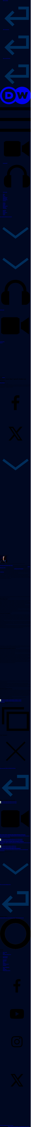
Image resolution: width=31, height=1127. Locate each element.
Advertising (5, 969)
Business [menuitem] (4, 210)
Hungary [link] (19, 917)
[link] (1, 342)
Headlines (4, 965)
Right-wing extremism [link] (7, 917)
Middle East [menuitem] (5, 198)
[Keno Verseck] (15, 700)
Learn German (5, 956)
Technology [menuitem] (5, 208)
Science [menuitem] (4, 211)
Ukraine (4, 216)
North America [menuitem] (5, 199)
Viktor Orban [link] (15, 917)
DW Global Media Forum (7, 954)
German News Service (6, 970)
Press (4, 953)
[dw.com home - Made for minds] (15, 95)
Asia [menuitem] (3, 195)
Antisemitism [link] (2, 917)
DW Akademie (5, 957)
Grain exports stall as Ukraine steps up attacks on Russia (12, 841)
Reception (4, 960)
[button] (15, 119)
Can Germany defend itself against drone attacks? (10, 848)
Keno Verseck (2, 382)
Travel (4, 968)
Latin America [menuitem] (5, 197)
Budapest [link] (22, 917)
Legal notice (14, 1126)
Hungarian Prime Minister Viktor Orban (6, 565)
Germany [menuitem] (4, 200)
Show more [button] (2, 852)
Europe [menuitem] (4, 196)
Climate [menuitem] (4, 202)
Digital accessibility (20, 1126)
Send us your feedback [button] (4, 703)
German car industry (8, 216)
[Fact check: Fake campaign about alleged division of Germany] (15, 802)
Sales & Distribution (6, 967)
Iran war (1, 216)
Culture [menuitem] (4, 213)
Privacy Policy (10, 1126)
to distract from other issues (18, 568)
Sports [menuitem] (4, 214)
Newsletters (5, 959)
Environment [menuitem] (5, 212)
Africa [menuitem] (4, 194)
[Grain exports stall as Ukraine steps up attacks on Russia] (15, 840)
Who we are (5, 952)
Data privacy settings (26, 1126)
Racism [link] (12, 917)
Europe (3, 377)
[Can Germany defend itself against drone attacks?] (15, 846)
